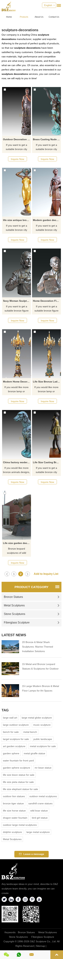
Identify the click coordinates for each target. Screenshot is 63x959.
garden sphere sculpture (16, 767)
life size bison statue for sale (18, 774)
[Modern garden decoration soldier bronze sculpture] (46, 192)
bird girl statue (40, 817)
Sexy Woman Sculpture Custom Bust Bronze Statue (17, 300)
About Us (39, 17)
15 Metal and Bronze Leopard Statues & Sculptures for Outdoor (40, 666)
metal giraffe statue (34, 753)
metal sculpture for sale (43, 746)
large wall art (10, 717)
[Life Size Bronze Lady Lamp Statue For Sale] (46, 353)
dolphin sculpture (12, 832)
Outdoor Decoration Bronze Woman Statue (17, 139)
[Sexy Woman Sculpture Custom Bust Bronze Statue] (16, 273)
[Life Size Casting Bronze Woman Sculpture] (46, 434)
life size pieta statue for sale (18, 782)
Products (24, 17)
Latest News (14, 635)
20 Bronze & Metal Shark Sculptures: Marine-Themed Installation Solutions (37, 647)
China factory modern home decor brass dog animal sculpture (17, 462)
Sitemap (40, 946)
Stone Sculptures (14, 613)
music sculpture (42, 724)
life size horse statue (14, 810)
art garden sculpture (14, 746)
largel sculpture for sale (16, 739)
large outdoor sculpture (16, 724)
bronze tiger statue (13, 803)
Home (9, 17)
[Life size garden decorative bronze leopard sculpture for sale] (16, 515)
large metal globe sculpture (37, 717)
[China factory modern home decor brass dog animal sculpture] (16, 434)
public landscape (42, 739)
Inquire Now (17, 159)
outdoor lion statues (14, 796)
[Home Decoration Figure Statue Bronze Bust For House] (46, 273)
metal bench (30, 732)
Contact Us (54, 17)
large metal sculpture (38, 832)
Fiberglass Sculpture (17, 622)
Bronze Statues (13, 596)
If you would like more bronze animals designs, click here (16, 470)
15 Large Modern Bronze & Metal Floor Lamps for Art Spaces (40, 688)
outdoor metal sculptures (43, 796)
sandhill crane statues (40, 803)
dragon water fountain (15, 817)
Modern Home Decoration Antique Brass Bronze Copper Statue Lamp (17, 381)
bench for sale (11, 732)
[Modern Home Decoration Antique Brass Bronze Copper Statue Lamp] (16, 353)
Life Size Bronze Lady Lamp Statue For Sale (47, 381)
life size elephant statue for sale (20, 789)
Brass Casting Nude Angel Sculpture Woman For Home (47, 139)
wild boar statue (39, 810)
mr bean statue (43, 767)
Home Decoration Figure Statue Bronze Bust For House (47, 300)
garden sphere (11, 753)
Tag (5, 710)
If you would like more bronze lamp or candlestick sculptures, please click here (16, 389)
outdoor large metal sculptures (20, 824)
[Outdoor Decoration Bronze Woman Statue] (16, 111)
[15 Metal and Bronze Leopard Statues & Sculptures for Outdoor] (10, 668)
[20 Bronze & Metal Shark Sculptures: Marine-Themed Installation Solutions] (10, 646)
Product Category (31, 587)
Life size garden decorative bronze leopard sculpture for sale (17, 543)
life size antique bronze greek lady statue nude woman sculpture (17, 220)
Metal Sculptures (14, 605)
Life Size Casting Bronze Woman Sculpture (47, 462)
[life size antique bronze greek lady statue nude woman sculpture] (16, 192)
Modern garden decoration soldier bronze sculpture (47, 220)
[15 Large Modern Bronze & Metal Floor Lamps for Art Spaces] (10, 690)
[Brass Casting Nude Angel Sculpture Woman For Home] (46, 111)
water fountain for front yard (18, 760)
